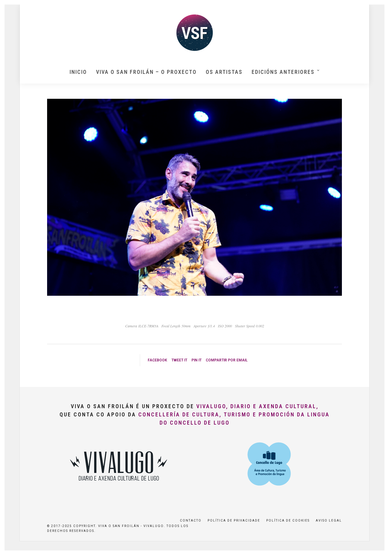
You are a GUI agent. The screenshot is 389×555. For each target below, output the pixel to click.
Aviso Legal (329, 520)
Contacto (190, 520)
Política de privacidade (234, 520)
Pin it (196, 360)
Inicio (78, 72)
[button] (376, 8)
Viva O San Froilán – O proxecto (146, 72)
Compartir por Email (227, 360)
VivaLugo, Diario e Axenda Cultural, (257, 406)
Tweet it (179, 360)
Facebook (157, 360)
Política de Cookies (288, 520)
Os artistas (224, 72)
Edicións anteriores (283, 72)
